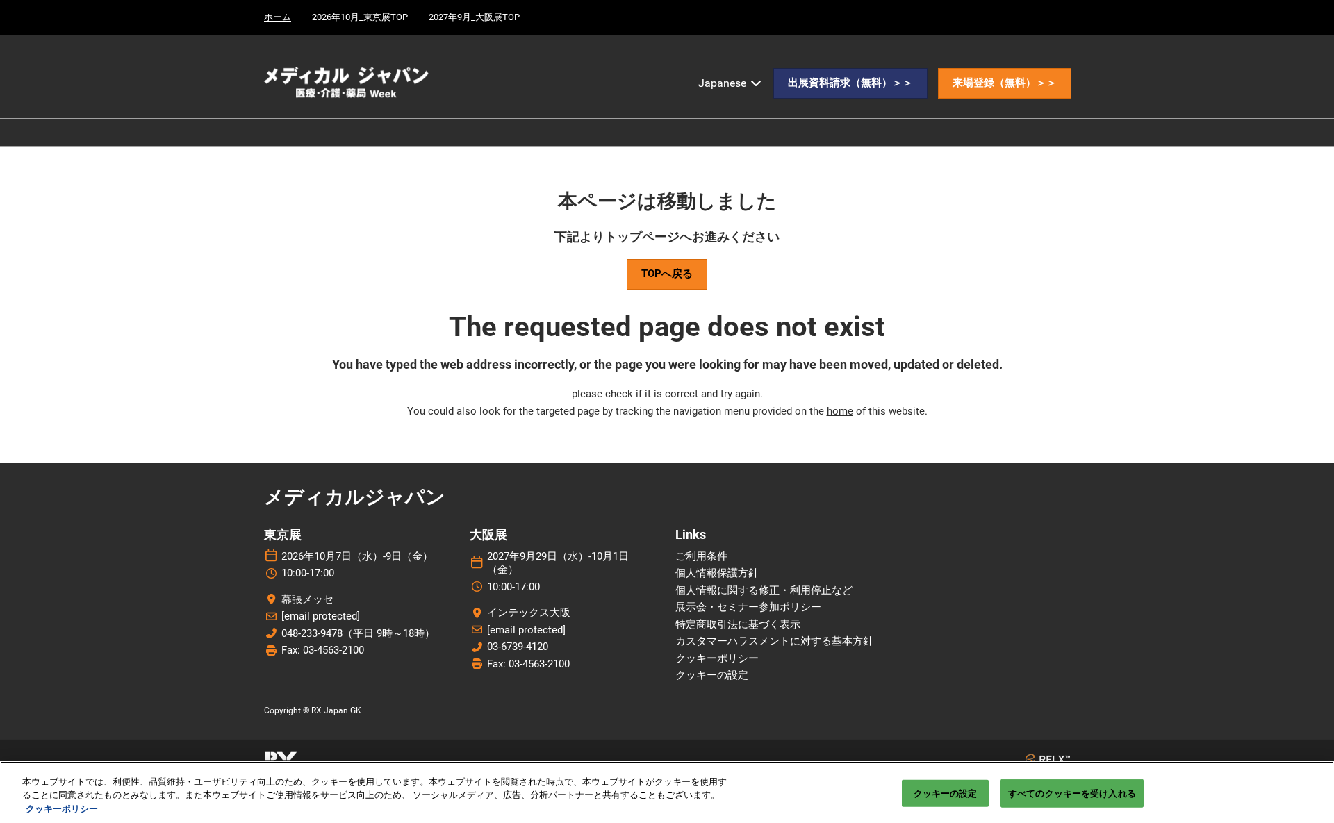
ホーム (277, 17)
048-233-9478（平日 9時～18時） (358, 633)
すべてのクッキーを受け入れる (1072, 793)
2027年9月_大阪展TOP (474, 17)
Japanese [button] (723, 83)
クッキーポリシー (62, 809)
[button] (850, 83)
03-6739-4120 (517, 646)
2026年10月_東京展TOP (360, 17)
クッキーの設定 (946, 793)
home (840, 411)
